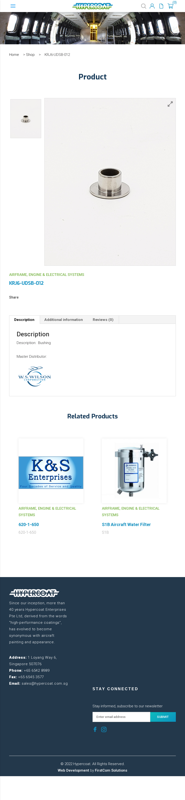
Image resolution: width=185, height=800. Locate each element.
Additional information (63, 320)
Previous (5, 479)
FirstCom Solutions (111, 770)
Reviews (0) (103, 320)
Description (24, 320)
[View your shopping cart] (170, 6)
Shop (30, 54)
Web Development (73, 770)
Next (179, 479)
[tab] (24, 320)
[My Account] (152, 6)
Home (14, 54)
